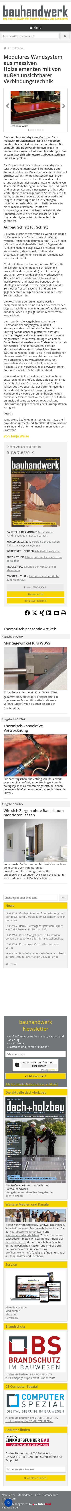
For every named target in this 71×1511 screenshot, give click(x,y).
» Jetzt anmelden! (35, 1076)
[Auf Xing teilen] (42, 614)
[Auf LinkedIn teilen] (49, 614)
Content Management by (17, 1504)
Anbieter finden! (37, 1478)
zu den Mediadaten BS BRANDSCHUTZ (28, 1374)
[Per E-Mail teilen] (56, 612)
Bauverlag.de (10, 1507)
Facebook (37, 1256)
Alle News (11, 964)
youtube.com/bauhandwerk (27, 1231)
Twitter (21, 1256)
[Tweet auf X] (34, 614)
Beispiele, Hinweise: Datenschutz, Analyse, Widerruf (31, 1084)
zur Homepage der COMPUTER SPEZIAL (29, 1421)
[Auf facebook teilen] (27, 614)
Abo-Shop (11, 1314)
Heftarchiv (11, 1318)
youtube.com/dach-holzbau (22, 1235)
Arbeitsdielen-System (47, 551)
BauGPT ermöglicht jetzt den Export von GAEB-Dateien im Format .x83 (33, 927)
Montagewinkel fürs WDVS (27, 643)
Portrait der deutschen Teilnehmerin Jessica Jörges (33, 543)
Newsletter (8, 1495)
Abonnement (36, 594)
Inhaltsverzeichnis (35, 600)
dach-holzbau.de (15, 1242)
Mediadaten (12, 1311)
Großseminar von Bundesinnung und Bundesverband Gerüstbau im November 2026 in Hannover (35, 917)
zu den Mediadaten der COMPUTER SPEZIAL (32, 1418)
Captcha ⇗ (49, 1070)
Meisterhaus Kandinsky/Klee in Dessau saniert (30, 533)
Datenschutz (50, 1495)
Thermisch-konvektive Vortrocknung (23, 728)
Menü (37, 28)
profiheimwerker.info (18, 1252)
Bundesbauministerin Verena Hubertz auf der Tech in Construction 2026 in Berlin (35, 955)
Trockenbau (17, 48)
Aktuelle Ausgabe (16, 1307)
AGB (37, 1495)
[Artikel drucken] (63, 612)
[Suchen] (65, 36)
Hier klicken (39, 1066)
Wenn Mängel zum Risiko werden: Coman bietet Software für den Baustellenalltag (34, 936)
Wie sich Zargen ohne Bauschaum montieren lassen (34, 812)
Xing (12, 1256)
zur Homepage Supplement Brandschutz (30, 1378)
